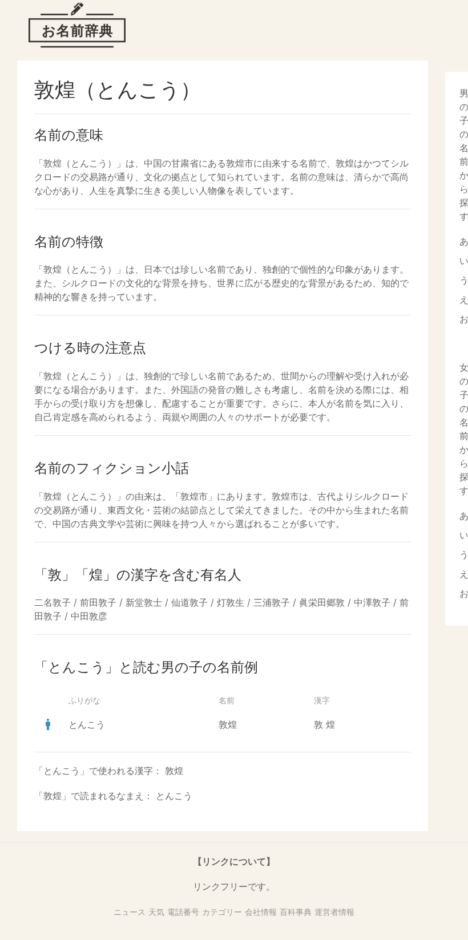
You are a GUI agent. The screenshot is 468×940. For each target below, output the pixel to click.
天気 (156, 912)
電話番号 (183, 912)
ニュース (130, 912)
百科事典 (296, 912)
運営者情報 (334, 912)
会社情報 (261, 912)
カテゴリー (222, 912)
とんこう (86, 724)
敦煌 (228, 724)
